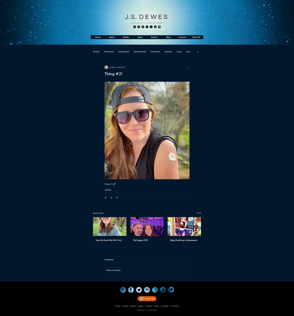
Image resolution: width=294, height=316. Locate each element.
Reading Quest (124, 52)
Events (179, 52)
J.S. (132, 17)
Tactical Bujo (155, 52)
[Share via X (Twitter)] (111, 198)
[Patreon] (171, 290)
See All (199, 213)
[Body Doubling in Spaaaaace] (184, 226)
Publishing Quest (140, 52)
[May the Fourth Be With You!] (109, 226)
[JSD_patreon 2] (159, 26)
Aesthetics (168, 52)
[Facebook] (138, 26)
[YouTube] (163, 290)
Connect (165, 306)
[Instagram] (134, 26)
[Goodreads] (151, 26)
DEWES (154, 17)
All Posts (96, 52)
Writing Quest (109, 52)
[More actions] (188, 67)
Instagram (108, 190)
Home (117, 306)
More (188, 52)
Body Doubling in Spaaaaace (183, 240)
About (125, 306)
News (141, 306)
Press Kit (175, 306)
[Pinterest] (147, 26)
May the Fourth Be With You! (109, 240)
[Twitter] (142, 26)
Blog (157, 306)
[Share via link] (117, 198)
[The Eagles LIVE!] (147, 226)
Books (133, 306)
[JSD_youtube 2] (155, 26)
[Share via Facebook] (106, 198)
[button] (198, 52)
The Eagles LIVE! (140, 240)
